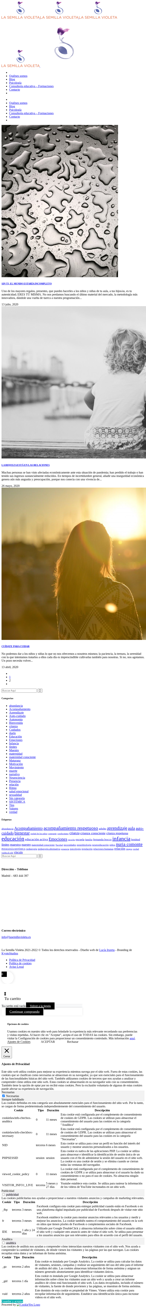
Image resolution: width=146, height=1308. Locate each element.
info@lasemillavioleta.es (16, 937)
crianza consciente (93, 833)
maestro (26, 844)
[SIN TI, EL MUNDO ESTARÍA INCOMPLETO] (60, 276)
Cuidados (15, 729)
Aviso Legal (16, 966)
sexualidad (15, 794)
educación (13, 838)
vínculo (18, 852)
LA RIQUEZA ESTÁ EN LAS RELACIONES (26, 465)
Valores (13, 808)
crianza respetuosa (117, 833)
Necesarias (12, 1096)
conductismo (63, 834)
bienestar (22, 833)
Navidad (59, 845)
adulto (102, 828)
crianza (13, 726)
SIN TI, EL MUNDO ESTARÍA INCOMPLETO (27, 283)
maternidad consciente (22, 757)
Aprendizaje (16, 712)
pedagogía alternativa (49, 848)
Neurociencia (17, 777)
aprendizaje (117, 828)
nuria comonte (129, 844)
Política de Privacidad (22, 959)
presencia (65, 849)
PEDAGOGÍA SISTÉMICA (13, 849)
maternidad (15, 753)
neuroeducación (100, 844)
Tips (11, 805)
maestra (15, 844)
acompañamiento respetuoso (71, 827)
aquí (132, 1038)
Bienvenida (16, 722)
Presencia (15, 781)
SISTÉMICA (17, 801)
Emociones (15, 740)
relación (14, 784)
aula (131, 828)
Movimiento (16, 767)
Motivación (16, 764)
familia (88, 839)
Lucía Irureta (107, 950)
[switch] (3, 1194)
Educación (15, 736)
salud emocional (19, 791)
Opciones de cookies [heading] (18, 1024)
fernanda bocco (102, 839)
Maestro (14, 750)
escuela (80, 839)
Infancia (14, 743)
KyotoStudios (10, 953)
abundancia (16, 705)
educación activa (36, 839)
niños (112, 844)
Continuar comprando (25, 1011)
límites (13, 746)
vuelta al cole (7, 853)
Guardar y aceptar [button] (12, 1301)
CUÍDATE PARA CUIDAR (15, 646)
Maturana (15, 760)
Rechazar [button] (72, 1041)
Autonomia (16, 719)
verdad (13, 812)
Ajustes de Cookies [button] (18, 1041)
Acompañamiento (19, 709)
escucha (71, 840)
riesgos (129, 849)
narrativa (14, 774)
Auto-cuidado (17, 716)
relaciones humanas (103, 848)
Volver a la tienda (40, 1006)
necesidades (70, 844)
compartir (52, 834)
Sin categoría (17, 798)
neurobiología (84, 844)
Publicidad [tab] (8, 1190)
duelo (12, 733)
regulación (87, 848)
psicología (75, 848)
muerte (13, 770)
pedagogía (31, 848)
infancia (121, 838)
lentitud (135, 839)
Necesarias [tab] (8, 1092)
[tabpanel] (73, 1145)
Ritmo (13, 788)
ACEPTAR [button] (48, 1041)
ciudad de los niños (38, 834)
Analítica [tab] (7, 1239)
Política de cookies (20, 963)
